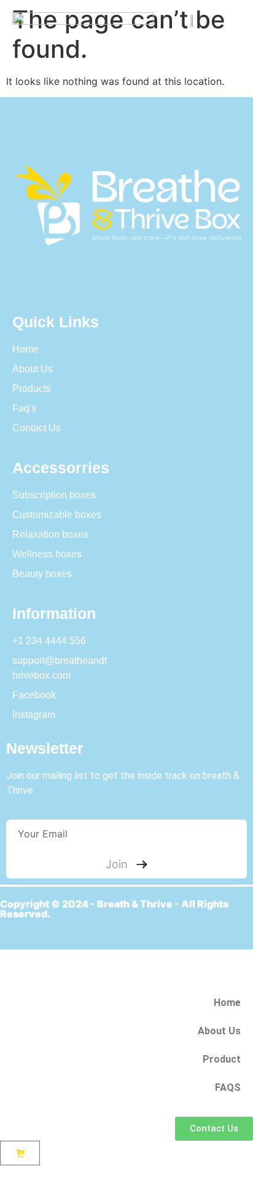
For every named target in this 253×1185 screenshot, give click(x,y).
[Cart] (20, 1153)
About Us (219, 1031)
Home (227, 1002)
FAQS (228, 1087)
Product (222, 1059)
